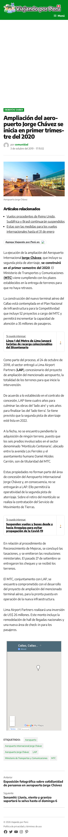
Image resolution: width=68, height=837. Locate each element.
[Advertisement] (34, 68)
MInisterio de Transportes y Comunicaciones (26, 758)
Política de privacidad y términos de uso (22, 826)
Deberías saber (14, 109)
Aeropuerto (30, 739)
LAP (35, 752)
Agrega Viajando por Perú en (22, 242)
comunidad (21, 144)
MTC (53, 758)
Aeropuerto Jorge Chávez (17, 752)
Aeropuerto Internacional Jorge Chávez (23, 746)
